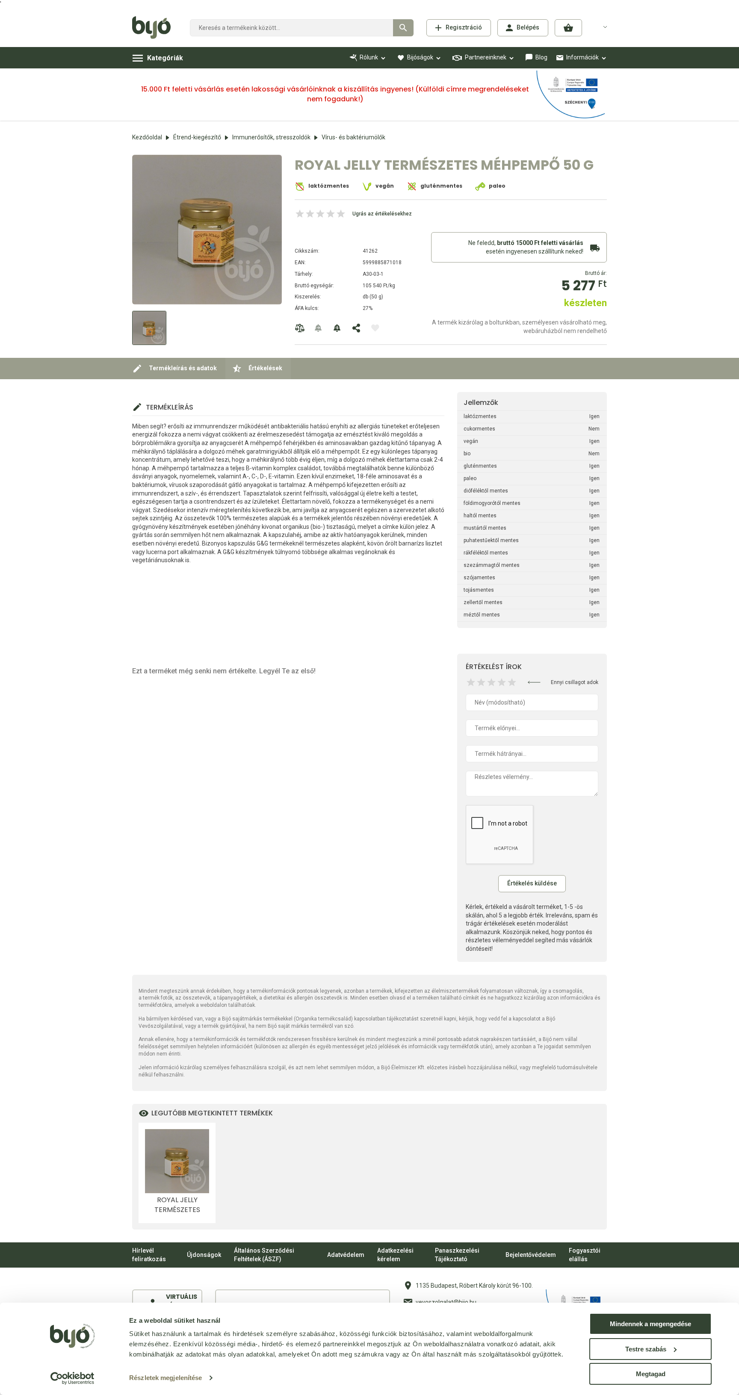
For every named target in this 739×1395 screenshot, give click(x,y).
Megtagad (650, 1373)
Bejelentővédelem (530, 1254)
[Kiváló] (512, 682)
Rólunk (369, 57)
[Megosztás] (356, 328)
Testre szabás (645, 1349)
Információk (582, 57)
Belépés (528, 27)
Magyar (600, 26)
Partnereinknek (485, 57)
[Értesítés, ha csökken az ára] (337, 328)
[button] (568, 27)
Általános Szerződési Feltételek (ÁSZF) (264, 1254)
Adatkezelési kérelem (395, 1254)
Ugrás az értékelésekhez (382, 214)
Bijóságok (420, 57)
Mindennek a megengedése (650, 1323)
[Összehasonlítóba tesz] (300, 328)
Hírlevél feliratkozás (149, 1254)
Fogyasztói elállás (584, 1254)
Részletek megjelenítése (165, 1377)
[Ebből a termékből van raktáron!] (318, 328)
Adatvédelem (345, 1254)
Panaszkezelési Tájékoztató (457, 1254)
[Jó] (502, 682)
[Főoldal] (154, 28)
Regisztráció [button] (464, 27)
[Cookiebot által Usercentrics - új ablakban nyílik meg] (72, 1378)
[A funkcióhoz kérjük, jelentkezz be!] (375, 328)
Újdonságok (204, 1254)
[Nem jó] (471, 682)
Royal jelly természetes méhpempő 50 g (177, 1205)
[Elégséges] (481, 682)
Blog (541, 57)
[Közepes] (491, 682)
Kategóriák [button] (165, 58)
